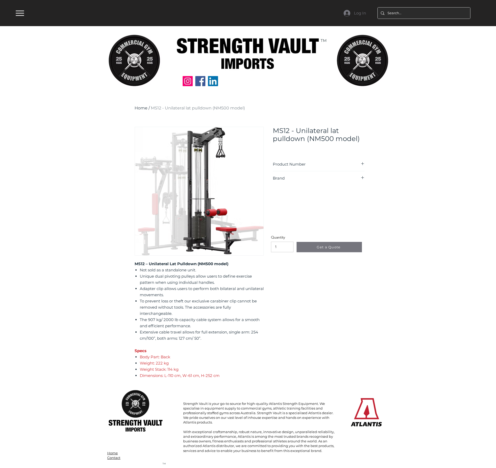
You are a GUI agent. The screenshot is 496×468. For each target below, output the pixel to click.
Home (141, 108)
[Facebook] (200, 81)
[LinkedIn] (213, 81)
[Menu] (20, 13)
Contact (113, 458)
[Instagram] (188, 81)
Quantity (278, 237)
